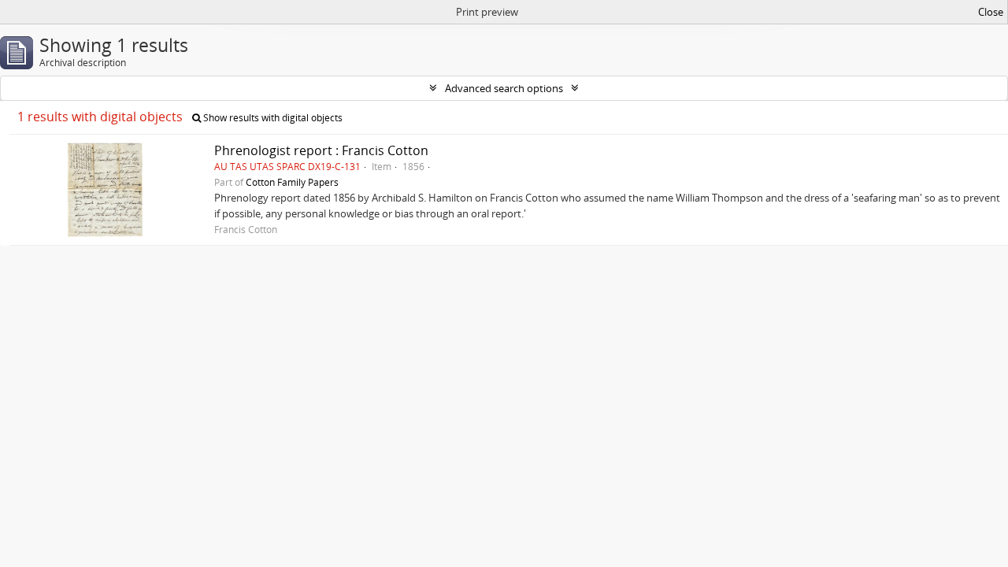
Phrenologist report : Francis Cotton (321, 150)
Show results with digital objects (272, 117)
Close (990, 12)
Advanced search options (504, 88)
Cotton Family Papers (292, 182)
